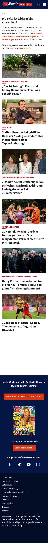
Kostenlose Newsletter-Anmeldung (24, 396)
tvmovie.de (25, 48)
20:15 (29, 4)
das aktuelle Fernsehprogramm (23, 36)
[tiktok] (19, 464)
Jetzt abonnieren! (24, 448)
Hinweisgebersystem (10, 496)
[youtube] (28, 464)
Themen (5, 507)
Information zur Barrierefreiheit (15, 492)
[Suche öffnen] (38, 4)
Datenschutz (7, 485)
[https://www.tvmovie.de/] (10, 4)
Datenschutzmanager (11, 488)
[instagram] (38, 464)
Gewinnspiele (7, 503)
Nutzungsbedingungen (11, 481)
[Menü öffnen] (44, 4)
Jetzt (22, 4)
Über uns (5, 499)
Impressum (6, 477)
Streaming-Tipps (10, 39)
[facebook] (10, 464)
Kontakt (5, 510)
